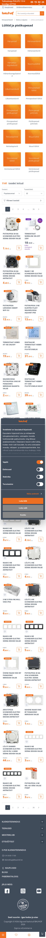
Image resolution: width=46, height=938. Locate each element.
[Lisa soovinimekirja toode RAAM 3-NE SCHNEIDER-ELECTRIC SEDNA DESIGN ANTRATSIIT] (4, 558)
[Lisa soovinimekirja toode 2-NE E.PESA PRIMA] (26, 413)
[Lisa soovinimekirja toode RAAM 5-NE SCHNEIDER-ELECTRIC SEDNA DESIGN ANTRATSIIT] (4, 778)
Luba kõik (23, 501)
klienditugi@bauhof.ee (14, 860)
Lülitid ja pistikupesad (37, 20)
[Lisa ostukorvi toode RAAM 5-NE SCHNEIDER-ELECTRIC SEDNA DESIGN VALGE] (40, 759)
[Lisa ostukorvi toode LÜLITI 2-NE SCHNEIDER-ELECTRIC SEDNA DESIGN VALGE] (40, 576)
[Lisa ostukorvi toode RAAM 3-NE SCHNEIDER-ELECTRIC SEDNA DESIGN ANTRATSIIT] (19, 576)
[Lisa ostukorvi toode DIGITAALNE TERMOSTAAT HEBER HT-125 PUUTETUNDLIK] (40, 355)
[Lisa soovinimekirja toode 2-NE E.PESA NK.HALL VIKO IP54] (4, 594)
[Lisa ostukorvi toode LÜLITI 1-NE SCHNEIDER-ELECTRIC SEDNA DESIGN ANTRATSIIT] (40, 539)
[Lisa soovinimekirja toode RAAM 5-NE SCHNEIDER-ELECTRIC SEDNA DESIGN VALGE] (26, 741)
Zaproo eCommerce (23, 928)
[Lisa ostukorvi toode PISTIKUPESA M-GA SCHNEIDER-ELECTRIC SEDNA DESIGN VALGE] (19, 247)
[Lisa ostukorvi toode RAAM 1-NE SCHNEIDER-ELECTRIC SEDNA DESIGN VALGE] (40, 282)
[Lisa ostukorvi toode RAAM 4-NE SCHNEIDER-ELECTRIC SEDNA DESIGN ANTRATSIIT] (40, 649)
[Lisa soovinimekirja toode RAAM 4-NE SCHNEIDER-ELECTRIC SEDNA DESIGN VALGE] (4, 631)
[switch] (40, 469)
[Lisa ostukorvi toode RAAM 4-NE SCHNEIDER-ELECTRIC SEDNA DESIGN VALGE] (19, 649)
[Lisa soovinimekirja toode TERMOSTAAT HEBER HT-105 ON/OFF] (4, 337)
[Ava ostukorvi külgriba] (42, 934)
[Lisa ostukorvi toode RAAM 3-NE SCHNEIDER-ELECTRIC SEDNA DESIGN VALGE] (19, 539)
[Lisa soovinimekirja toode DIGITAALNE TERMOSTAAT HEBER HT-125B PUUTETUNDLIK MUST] (26, 374)
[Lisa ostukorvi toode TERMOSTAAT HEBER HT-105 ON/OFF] (19, 355)
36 (34, 209)
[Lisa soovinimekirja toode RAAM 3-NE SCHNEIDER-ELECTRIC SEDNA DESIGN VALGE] (4, 523)
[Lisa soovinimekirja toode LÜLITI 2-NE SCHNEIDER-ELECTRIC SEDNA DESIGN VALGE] (26, 558)
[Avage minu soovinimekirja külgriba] (16, 935)
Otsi (42, 13)
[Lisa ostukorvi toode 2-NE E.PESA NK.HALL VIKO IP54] (19, 612)
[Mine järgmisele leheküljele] (38, 209)
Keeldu (23, 515)
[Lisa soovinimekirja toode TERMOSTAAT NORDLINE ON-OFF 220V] (26, 229)
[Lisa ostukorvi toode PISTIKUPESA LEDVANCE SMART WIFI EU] (19, 318)
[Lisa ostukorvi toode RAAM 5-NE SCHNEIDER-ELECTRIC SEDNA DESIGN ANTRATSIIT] (19, 796)
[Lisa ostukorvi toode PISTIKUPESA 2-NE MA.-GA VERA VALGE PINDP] (40, 796)
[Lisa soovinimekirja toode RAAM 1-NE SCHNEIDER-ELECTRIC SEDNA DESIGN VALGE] (26, 266)
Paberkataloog (10, 876)
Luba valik (23, 508)
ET (43, 7)
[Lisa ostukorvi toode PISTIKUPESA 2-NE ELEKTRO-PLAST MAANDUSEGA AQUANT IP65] (40, 318)
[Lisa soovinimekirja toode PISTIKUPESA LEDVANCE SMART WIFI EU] (4, 300)
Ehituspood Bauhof (7, 20)
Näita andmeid (33, 494)
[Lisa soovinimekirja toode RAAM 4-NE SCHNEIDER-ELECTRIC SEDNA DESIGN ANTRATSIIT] (26, 631)
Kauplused (9, 7)
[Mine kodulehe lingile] (8, 13)
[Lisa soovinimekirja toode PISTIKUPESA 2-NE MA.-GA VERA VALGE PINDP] (26, 778)
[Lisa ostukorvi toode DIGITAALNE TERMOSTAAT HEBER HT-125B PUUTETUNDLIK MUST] (40, 394)
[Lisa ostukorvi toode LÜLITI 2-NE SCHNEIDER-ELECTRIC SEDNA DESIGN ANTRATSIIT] (40, 612)
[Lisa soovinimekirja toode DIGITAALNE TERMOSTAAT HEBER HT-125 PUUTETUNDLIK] (26, 337)
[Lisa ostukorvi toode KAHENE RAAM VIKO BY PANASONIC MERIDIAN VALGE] (40, 723)
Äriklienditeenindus (24, 7)
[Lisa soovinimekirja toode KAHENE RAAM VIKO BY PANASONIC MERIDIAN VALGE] (26, 705)
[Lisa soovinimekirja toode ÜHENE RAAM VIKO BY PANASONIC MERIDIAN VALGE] (4, 668)
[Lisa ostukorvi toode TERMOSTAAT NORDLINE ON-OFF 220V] (40, 247)
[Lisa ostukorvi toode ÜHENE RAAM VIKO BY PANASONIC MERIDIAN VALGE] (19, 686)
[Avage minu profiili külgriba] (29, 935)
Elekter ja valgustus (22, 20)
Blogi (5, 872)
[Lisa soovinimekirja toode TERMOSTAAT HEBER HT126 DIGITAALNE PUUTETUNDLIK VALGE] (4, 413)
